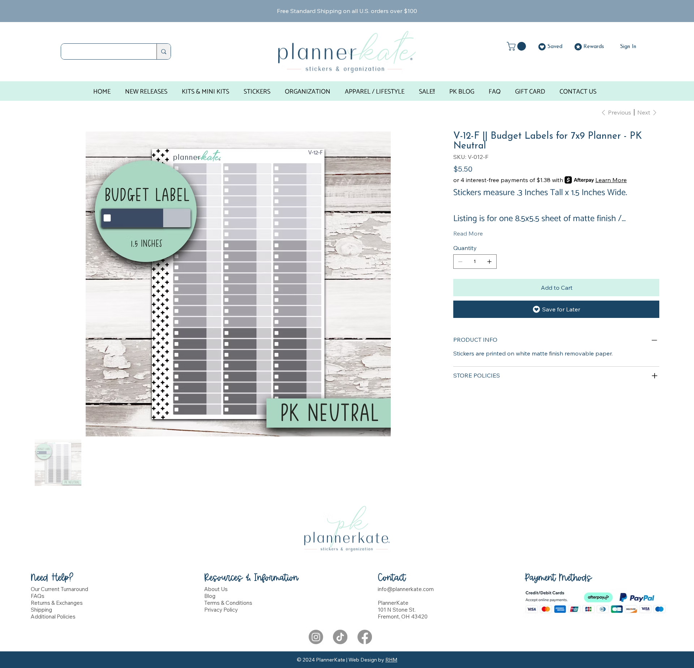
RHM (391, 659)
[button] (517, 46)
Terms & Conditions (228, 602)
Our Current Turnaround (59, 589)
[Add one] (489, 261)
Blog (209, 595)
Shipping (41, 609)
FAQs (37, 595)
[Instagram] (316, 637)
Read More (468, 233)
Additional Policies (53, 616)
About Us (216, 589)
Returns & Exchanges (57, 602)
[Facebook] (364, 637)
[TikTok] (340, 637)
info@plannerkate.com (406, 589)
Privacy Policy (221, 609)
